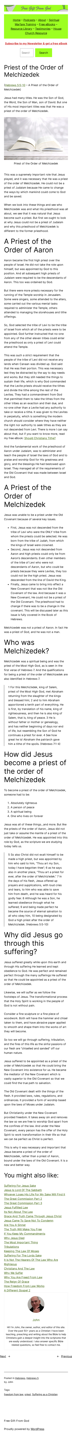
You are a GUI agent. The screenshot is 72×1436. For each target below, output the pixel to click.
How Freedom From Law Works (24, 1286)
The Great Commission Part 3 (23, 1203)
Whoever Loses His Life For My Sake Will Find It (34, 1194)
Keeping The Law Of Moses (21, 1251)
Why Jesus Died (14, 1238)
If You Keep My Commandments (24, 1233)
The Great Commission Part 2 (23, 1198)
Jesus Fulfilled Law (16, 1207)
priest (28, 1394)
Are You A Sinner (15, 1225)
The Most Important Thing (21, 1242)
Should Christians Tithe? (40, 438)
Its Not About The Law (18, 1212)
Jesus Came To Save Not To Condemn (28, 1220)
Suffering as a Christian (45, 1394)
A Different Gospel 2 (17, 1290)
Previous (66, 1356)
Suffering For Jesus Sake (20, 1185)
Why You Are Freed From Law (23, 1277)
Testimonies (42, 28)
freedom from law (13, 1394)
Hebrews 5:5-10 (15, 85)
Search (43, 52)
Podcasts (29, 20)
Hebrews (20, 1378)
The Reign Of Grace (16, 1281)
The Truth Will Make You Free (23, 1229)
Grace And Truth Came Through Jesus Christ (33, 1216)
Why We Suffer (13, 1273)
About (42, 20)
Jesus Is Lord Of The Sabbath (23, 1190)
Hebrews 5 (32, 1378)
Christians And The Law (19, 1268)
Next (3, 1356)
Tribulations (11, 1246)
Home (16, 20)
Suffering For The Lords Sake (23, 1255)
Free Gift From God (16, 1420)
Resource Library (21, 28)
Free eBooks (47, 24)
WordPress (37, 1429)
